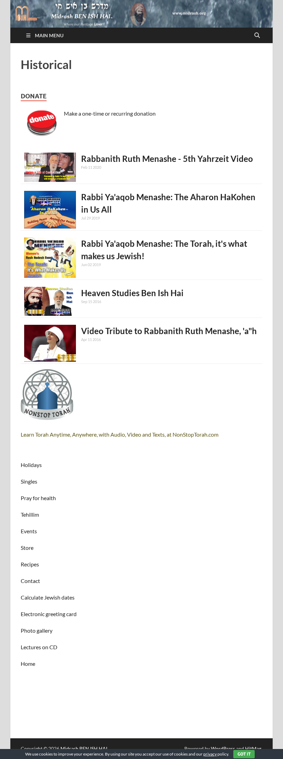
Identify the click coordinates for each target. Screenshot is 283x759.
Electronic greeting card (49, 614)
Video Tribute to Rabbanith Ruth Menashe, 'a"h (169, 331)
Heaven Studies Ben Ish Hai (132, 293)
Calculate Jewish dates (48, 597)
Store (27, 547)
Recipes (30, 564)
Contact (30, 580)
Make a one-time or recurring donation (110, 113)
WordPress (223, 748)
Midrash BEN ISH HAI (83, 748)
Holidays (31, 464)
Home (28, 663)
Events (29, 531)
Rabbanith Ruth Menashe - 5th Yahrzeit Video (167, 159)
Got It (244, 754)
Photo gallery (36, 630)
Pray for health (38, 498)
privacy (210, 754)
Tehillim (30, 514)
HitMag (253, 748)
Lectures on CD (39, 647)
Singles (29, 481)
